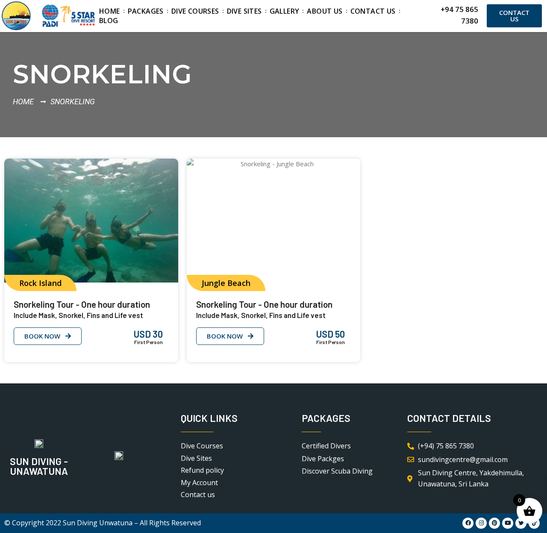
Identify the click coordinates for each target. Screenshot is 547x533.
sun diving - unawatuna (39, 466)
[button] (40, 283)
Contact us (373, 11)
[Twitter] (520, 523)
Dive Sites (244, 11)
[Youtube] (507, 523)
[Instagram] (481, 523)
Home (109, 11)
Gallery (285, 11)
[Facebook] (467, 523)
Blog (108, 20)
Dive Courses (195, 11)
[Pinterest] (494, 523)
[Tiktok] (534, 523)
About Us (324, 11)
